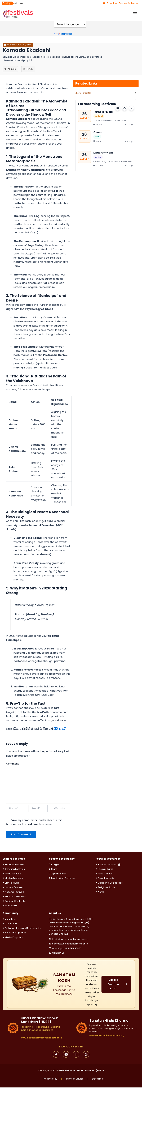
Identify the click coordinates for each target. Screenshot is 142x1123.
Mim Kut (19, 3)
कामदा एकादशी (83, 93)
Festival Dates (105, 869)
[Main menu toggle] (134, 13)
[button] (124, 108)
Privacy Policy (50, 1079)
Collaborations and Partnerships (23, 928)
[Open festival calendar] (117, 108)
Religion (55, 864)
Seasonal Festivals (15, 896)
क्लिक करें (59, 729)
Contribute (11, 923)
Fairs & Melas (105, 873)
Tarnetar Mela (103, 111)
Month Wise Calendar (63, 878)
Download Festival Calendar (123, 3)
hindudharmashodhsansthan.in (69, 939)
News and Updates (15, 932)
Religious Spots (106, 887)
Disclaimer (97, 1079)
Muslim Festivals (14, 878)
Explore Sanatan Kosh (113, 984)
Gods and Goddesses (110, 882)
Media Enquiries (14, 937)
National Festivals (14, 892)
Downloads (104, 878)
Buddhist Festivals (15, 864)
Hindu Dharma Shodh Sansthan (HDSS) (82, 1070)
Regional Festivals (15, 901)
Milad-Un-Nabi (103, 152)
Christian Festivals (15, 869)
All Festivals (11, 905)
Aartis (101, 892)
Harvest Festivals (14, 887)
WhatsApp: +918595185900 (66, 948)
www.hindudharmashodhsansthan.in (41, 1037)
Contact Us (58, 952)
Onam (97, 132)
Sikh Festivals (12, 882)
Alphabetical (58, 873)
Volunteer (10, 919)
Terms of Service (74, 1079)
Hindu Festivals (13, 873)
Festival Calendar (107, 864)
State (54, 869)
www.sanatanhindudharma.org (106, 1035)
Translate (67, 34)
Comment (13, 763)
